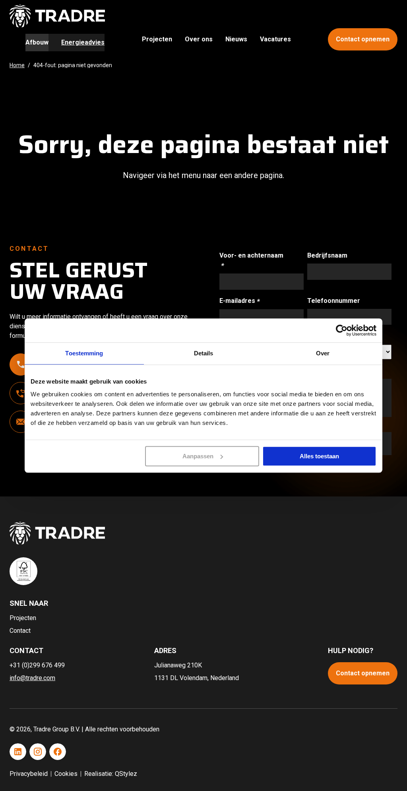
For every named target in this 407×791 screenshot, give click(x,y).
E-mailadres (247, 300)
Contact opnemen (363, 39)
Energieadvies (83, 42)
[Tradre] (57, 16)
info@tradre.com (32, 678)
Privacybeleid (29, 773)
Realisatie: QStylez (110, 773)
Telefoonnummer (333, 300)
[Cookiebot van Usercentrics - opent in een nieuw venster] (341, 330)
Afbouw (36, 42)
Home (17, 65)
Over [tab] (322, 353)
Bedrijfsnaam (327, 255)
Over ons (199, 39)
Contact (20, 630)
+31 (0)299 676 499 (37, 665)
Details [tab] (203, 353)
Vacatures (275, 39)
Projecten (157, 39)
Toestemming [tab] (84, 353)
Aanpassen (197, 456)
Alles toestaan (319, 456)
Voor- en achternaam (251, 260)
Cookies (66, 773)
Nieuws (236, 39)
